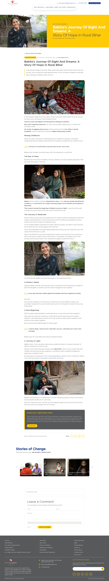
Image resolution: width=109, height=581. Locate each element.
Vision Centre (43, 542)
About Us (7, 540)
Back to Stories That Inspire (33, 53)
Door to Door (77, 554)
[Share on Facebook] (71, 436)
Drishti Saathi (43, 549)
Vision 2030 (43, 540)
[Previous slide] (17, 467)
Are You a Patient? (95, 3)
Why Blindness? (9, 542)
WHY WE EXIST (39, 7)
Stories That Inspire (79, 540)
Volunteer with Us (78, 552)
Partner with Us (78, 549)
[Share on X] (75, 436)
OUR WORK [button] (49, 7)
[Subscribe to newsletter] (102, 569)
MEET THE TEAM (60, 7)
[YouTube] (83, 436)
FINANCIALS (71, 7)
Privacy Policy (91, 578)
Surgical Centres (9, 547)
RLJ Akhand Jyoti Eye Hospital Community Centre (17, 552)
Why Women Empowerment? (12, 545)
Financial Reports (78, 545)
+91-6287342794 (45, 567)
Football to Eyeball (9, 549)
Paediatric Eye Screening (46, 547)
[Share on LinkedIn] (79, 436)
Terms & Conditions (100, 578)
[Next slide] (92, 467)
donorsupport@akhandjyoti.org (49, 564)
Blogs (75, 542)
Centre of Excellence (45, 545)
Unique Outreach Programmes (47, 552)
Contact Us (77, 547)
